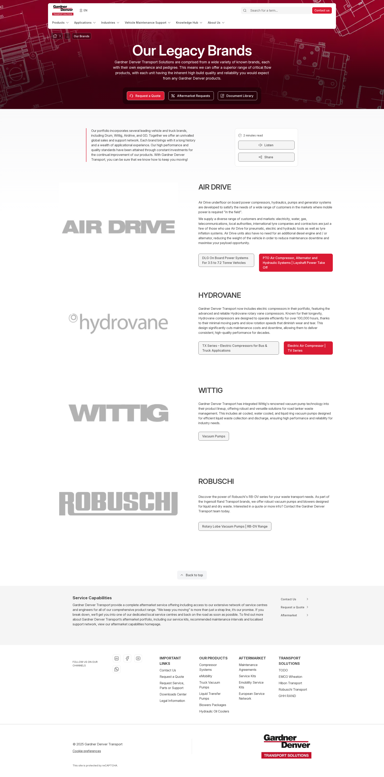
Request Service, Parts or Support (172, 685)
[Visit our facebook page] (127, 658)
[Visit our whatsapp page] (116, 669)
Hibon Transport (290, 683)
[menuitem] (60, 22)
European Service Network (252, 696)
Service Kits (247, 676)
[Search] (244, 10)
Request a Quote (172, 677)
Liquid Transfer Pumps (210, 696)
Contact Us (168, 670)
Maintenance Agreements (248, 667)
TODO (283, 670)
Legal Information (172, 701)
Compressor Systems (208, 667)
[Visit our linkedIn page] (116, 658)
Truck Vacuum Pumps (209, 684)
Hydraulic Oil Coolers (214, 711)
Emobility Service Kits (251, 684)
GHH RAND (287, 696)
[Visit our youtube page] (138, 658)
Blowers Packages (212, 705)
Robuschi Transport (293, 689)
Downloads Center (173, 694)
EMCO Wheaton (290, 677)
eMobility (205, 676)
